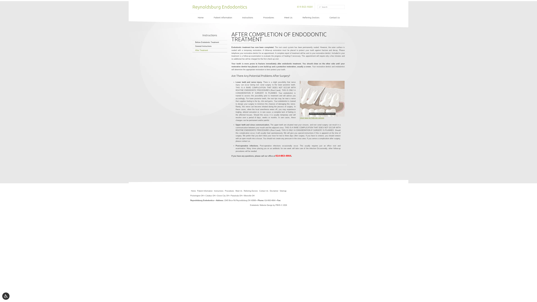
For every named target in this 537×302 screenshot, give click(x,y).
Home (201, 17)
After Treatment (201, 50)
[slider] (322, 114)
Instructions (247, 17)
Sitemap (283, 191)
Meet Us (288, 17)
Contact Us (334, 17)
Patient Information (223, 17)
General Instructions (203, 46)
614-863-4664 (305, 6)
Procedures (268, 17)
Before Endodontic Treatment (207, 42)
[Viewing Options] (6, 296)
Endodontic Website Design (261, 205)
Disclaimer (274, 191)
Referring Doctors (310, 17)
